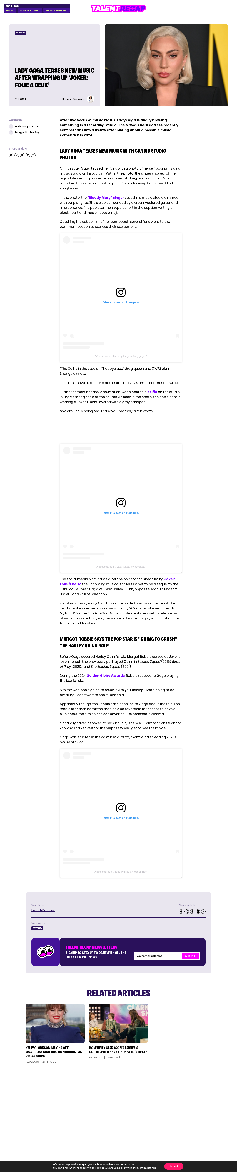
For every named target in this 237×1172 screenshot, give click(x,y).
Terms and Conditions (204, 1107)
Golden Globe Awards (106, 675)
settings (151, 1168)
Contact (202, 1093)
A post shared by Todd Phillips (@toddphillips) (121, 871)
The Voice (10, 10)
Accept (174, 1166)
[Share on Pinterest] (22, 155)
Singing (166, 1093)
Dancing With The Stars (57, 10)
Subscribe (190, 955)
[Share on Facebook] (11, 155)
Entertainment (172, 1099)
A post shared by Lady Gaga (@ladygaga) (121, 356)
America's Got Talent (30, 10)
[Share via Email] (33, 155)
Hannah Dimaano (43, 910)
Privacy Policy (206, 1099)
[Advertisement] (121, 428)
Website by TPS (218, 1131)
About (200, 1087)
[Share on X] (16, 155)
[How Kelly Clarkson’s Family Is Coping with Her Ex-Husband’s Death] (118, 1023)
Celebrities (169, 1105)
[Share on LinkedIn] (28, 155)
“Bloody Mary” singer (105, 197)
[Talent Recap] (118, 8)
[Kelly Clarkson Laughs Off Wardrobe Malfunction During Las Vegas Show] (55, 1023)
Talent (165, 1087)
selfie (152, 391)
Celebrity (20, 33)
